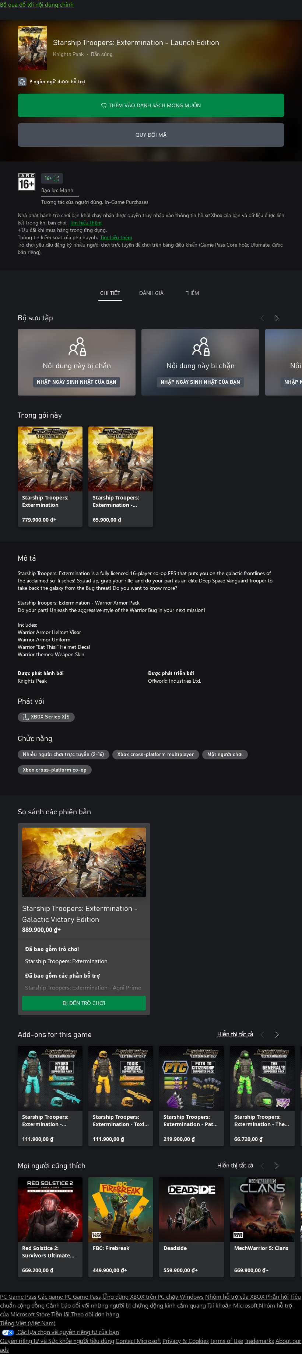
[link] (50, 477)
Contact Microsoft (138, 1340)
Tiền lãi (60, 1314)
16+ (48, 178)
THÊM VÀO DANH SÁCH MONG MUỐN (155, 105)
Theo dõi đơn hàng (95, 1314)
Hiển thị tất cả (235, 1034)
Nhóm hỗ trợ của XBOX (235, 1296)
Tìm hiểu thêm (86, 222)
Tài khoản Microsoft (232, 1305)
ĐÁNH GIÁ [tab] (151, 292)
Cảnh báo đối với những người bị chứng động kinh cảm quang (126, 1305)
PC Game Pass (18, 1296)
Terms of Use (226, 1340)
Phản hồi (277, 1296)
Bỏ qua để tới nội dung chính (37, 4)
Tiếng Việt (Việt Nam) (28, 1323)
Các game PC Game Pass (69, 1296)
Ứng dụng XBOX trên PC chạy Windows (153, 1296)
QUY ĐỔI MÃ (151, 134)
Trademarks (259, 1340)
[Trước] (262, 318)
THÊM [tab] (192, 292)
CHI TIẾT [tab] (110, 292)
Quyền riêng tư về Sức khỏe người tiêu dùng (57, 1340)
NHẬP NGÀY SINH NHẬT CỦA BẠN (76, 382)
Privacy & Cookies (185, 1340)
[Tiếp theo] (277, 318)
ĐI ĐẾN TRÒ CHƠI (84, 1002)
